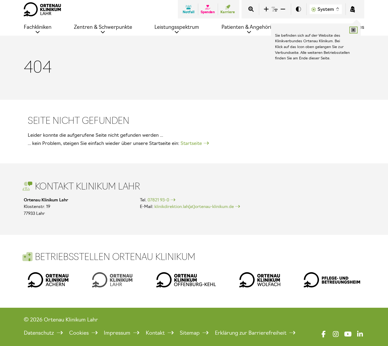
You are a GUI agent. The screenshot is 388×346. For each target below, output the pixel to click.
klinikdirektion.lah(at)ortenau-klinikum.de (194, 206)
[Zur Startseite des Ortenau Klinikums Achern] (48, 280)
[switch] (298, 9)
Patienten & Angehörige (249, 27)
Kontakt (156, 333)
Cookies (79, 333)
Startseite (191, 143)
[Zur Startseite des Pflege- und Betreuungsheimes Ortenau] (332, 280)
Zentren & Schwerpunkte (103, 27)
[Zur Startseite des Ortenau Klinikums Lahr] (42, 9)
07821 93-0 (158, 199)
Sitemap (190, 333)
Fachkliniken (37, 27)
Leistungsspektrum (176, 27)
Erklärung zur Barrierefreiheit (251, 333)
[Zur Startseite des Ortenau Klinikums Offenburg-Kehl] (186, 280)
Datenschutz (39, 333)
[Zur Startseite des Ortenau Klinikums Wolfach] (259, 280)
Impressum (118, 333)
